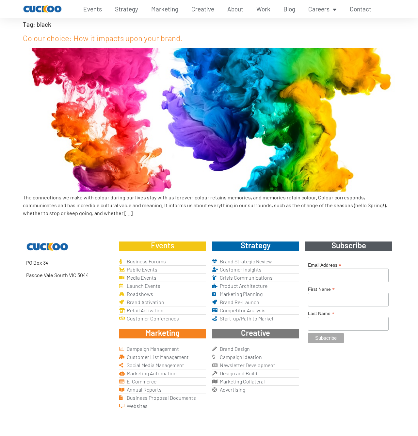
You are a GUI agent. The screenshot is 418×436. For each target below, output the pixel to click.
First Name (321, 289)
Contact (360, 9)
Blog (289, 9)
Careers (319, 9)
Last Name (321, 313)
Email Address (324, 265)
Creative (202, 9)
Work (263, 9)
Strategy (126, 9)
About (235, 9)
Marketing (164, 9)
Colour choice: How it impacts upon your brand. (103, 38)
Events (92, 9)
